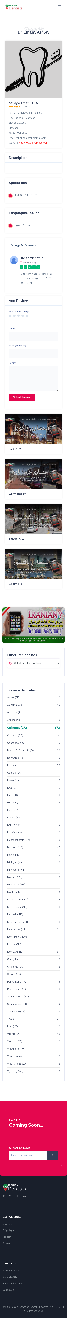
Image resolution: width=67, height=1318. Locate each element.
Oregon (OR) (14, 974)
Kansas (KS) (14, 817)
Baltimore (15, 583)
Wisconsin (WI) (15, 1056)
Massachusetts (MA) (18, 839)
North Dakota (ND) (17, 907)
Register (6, 1237)
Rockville (15, 448)
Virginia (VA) (13, 1033)
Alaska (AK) (13, 697)
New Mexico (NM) (17, 936)
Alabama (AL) (14, 704)
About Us (7, 1224)
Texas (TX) (13, 1018)
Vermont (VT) (14, 1041)
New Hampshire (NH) (18, 922)
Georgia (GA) (14, 772)
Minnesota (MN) (16, 869)
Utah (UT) (12, 1026)
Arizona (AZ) (14, 719)
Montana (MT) (14, 892)
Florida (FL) (13, 765)
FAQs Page (8, 1230)
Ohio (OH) (12, 959)
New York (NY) (15, 951)
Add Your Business (12, 1283)
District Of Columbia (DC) (21, 750)
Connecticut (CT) (16, 742)
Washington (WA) (16, 1048)
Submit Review (21, 397)
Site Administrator (32, 258)
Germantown (18, 493)
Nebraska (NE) (15, 914)
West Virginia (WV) (17, 1063)
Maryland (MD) (15, 847)
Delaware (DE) (15, 757)
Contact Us (8, 1289)
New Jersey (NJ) (16, 929)
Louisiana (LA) (15, 832)
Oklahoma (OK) (15, 966)
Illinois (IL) (12, 802)
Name (12, 328)
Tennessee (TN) (16, 1011)
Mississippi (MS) (16, 884)
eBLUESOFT (58, 1307)
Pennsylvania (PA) (16, 981)
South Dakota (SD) (17, 1004)
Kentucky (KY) (15, 824)
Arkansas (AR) (14, 712)
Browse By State (10, 1270)
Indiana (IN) (13, 810)
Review (12, 362)
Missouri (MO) (14, 877)
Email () (17, 345)
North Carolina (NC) (17, 899)
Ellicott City (16, 538)
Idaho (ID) (12, 795)
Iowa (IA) (12, 787)
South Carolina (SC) (18, 996)
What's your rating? (19, 311)
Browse (6, 1243)
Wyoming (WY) (15, 1071)
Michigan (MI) (14, 862)
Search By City (9, 1277)
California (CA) (17, 727)
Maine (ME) (13, 854)
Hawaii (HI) (13, 780)
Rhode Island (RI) (16, 989)
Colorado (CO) (15, 735)
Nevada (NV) (14, 944)
